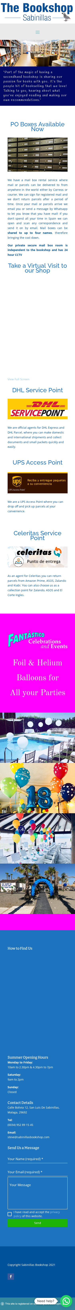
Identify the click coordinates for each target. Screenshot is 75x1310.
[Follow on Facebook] (11, 1276)
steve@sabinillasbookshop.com (28, 1137)
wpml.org (38, 1303)
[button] (66, 1301)
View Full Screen (18, 379)
